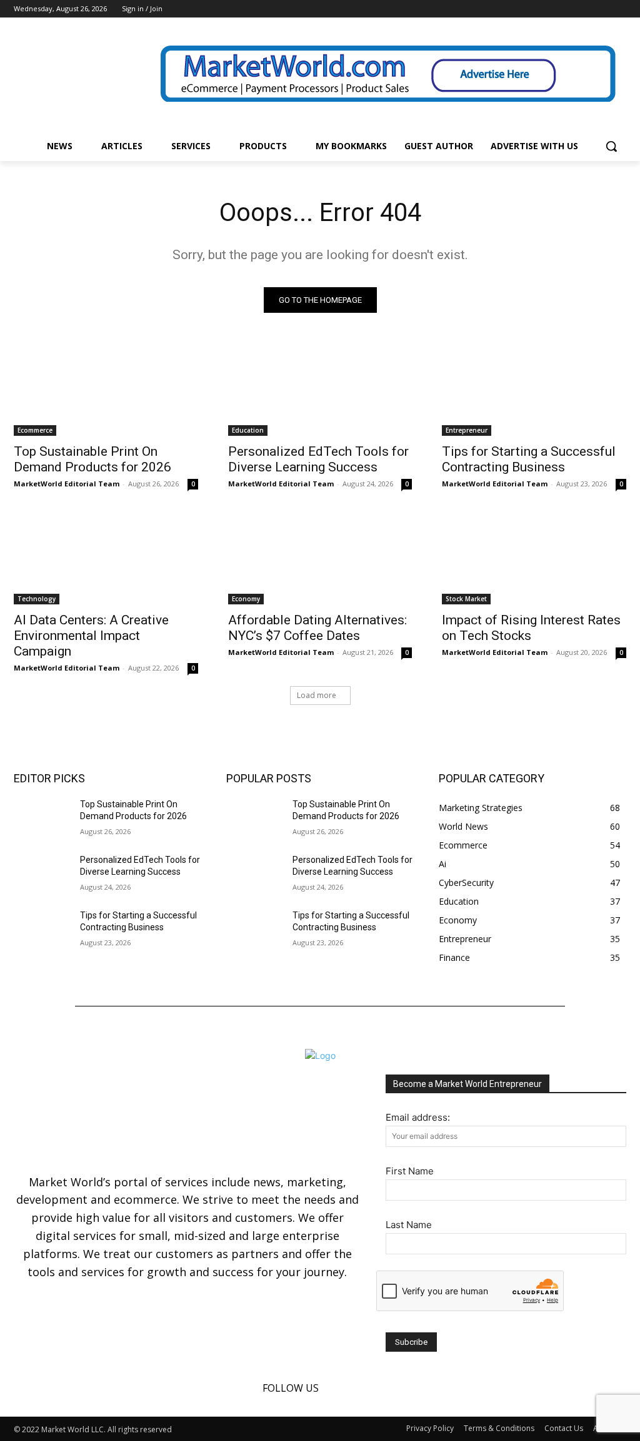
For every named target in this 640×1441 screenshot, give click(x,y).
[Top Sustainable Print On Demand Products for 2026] (106, 390)
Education (248, 430)
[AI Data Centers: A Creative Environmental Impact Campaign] (106, 558)
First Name (410, 1171)
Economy (246, 598)
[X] (619, 9)
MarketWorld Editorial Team (66, 483)
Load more (316, 695)
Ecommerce (35, 430)
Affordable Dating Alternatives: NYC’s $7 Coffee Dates (317, 627)
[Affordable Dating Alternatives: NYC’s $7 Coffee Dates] (320, 558)
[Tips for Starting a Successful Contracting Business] (534, 390)
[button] (611, 146)
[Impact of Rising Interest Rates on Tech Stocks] (534, 558)
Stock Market (466, 598)
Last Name (409, 1225)
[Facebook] (585, 9)
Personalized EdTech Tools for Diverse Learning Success (318, 459)
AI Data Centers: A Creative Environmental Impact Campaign (91, 635)
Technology (37, 598)
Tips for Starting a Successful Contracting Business (529, 459)
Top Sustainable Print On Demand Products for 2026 (92, 459)
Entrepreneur (467, 430)
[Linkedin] (601, 9)
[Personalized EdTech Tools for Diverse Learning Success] (320, 390)
